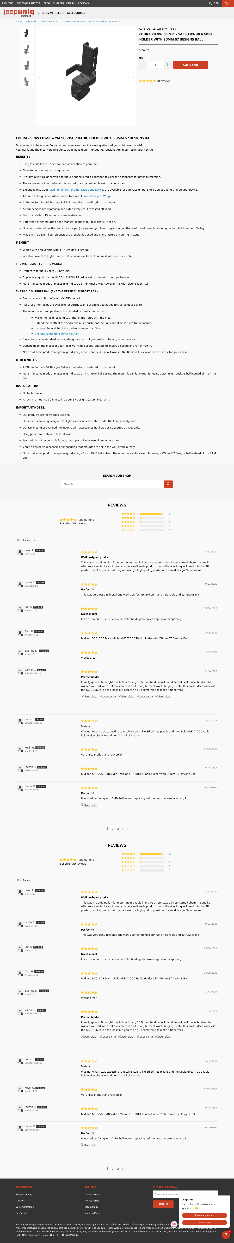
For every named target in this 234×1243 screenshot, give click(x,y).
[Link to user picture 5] (163, 702)
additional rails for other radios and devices (77, 190)
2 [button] (112, 829)
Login (215, 3)
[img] (89, 552)
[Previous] (39, 76)
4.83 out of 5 (86, 520)
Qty (141, 58)
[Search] (168, 484)
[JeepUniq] (18, 13)
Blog (47, 3)
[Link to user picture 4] (145, 702)
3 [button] (118, 829)
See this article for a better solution (57, 334)
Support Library (64, 3)
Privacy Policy (91, 1200)
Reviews (83, 3)
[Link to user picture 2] (108, 702)
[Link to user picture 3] (126, 702)
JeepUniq (29, 1224)
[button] (51, 13)
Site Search (21, 1213)
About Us (8, 3)
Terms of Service (92, 1194)
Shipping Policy (92, 1213)
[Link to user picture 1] (89, 702)
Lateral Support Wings (97, 196)
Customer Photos (28, 3)
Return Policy (91, 1207)
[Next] (133, 76)
